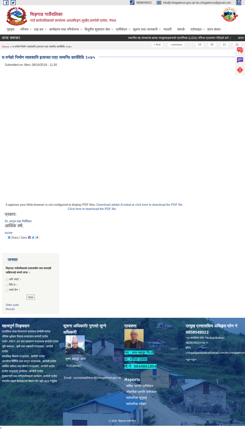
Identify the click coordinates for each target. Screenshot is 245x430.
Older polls (12, 304)
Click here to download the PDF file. (92, 209)
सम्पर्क (181, 29)
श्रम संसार (214, 29)
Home (5, 46)
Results (10, 309)
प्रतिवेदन (121, 29)
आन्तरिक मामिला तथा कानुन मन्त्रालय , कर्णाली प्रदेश (29, 361)
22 (229, 44)
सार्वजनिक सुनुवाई (136, 398)
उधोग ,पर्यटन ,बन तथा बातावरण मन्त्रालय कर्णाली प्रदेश (30, 341)
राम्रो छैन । (14, 289)
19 (192, 44)
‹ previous (169, 44)
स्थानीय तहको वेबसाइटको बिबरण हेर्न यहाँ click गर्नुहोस (29, 381)
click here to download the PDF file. (159, 204)
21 (217, 44)
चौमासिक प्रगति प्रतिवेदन (141, 392)
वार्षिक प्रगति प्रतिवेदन (139, 386)
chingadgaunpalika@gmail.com (205, 352)
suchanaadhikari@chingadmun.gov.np (97, 377)
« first (149, 44)
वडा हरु (38, 29)
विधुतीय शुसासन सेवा (97, 29)
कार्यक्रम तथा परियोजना (64, 29)
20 (204, 44)
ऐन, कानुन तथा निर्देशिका (18, 221)
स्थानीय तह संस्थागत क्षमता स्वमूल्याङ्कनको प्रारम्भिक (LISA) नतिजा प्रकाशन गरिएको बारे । (172, 38)
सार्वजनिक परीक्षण (136, 404)
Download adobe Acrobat (114, 204)
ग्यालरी (167, 29)
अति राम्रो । (15, 279)
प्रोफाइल (196, 29)
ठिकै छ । (13, 284)
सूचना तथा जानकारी (145, 29)
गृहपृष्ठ (11, 29)
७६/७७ (8, 232)
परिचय (24, 29)
